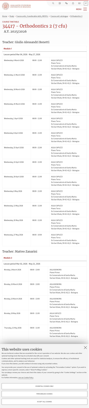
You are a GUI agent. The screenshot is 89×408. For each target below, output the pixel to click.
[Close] (85, 347)
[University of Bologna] (16, 6)
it (86, 3)
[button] (60, 9)
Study (12, 16)
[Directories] (60, 3)
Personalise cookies (44, 394)
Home (4, 16)
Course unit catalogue (59, 16)
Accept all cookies (44, 402)
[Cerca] (53, 3)
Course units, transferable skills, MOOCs (32, 16)
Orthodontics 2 (76, 16)
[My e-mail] (79, 3)
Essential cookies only (44, 386)
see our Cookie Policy (25, 377)
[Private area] (73, 3)
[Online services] (66, 3)
